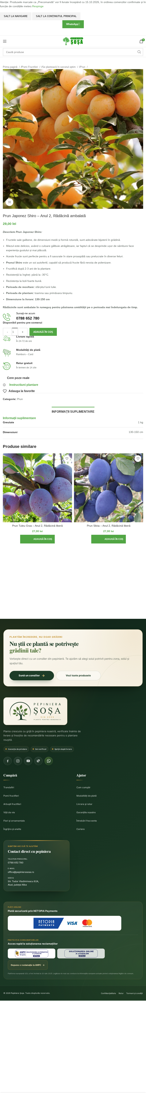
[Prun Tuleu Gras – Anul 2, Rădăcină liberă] (37, 487)
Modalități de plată (86, 795)
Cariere (80, 829)
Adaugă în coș (43, 332)
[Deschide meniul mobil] (5, 41)
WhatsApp (72, 24)
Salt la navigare (16, 16)
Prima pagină (10, 66)
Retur (121, 993)
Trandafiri (8, 787)
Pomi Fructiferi (30, 66)
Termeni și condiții (134, 993)
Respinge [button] (38, 6)
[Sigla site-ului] (73, 40)
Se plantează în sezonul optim (59, 66)
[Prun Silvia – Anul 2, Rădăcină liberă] (108, 487)
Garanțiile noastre (86, 812)
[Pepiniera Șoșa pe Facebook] (7, 761)
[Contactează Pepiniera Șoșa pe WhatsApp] (48, 761)
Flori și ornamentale (14, 820)
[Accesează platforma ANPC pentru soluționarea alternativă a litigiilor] (31, 953)
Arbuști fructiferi (12, 804)
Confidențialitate (108, 993)
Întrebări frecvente (86, 820)
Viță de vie (9, 812)
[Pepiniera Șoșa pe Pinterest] (38, 761)
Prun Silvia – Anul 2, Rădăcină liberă (108, 525)
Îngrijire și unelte (12, 829)
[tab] (73, 411)
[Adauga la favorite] (66, 458)
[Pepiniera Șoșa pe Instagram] (18, 761)
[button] (37, 539)
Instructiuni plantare (23, 384)
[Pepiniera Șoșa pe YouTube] (28, 761)
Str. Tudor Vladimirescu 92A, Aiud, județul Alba (23, 883)
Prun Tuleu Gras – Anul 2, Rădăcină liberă (37, 525)
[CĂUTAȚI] (139, 52)
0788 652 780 (15, 862)
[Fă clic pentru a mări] (9, 202)
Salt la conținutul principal (56, 16)
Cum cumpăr (83, 787)
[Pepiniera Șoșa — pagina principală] (35, 711)
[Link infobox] (73, 317)
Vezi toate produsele (78, 675)
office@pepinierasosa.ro (21, 872)
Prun (83, 66)
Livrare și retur (84, 804)
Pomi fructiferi (11, 795)
